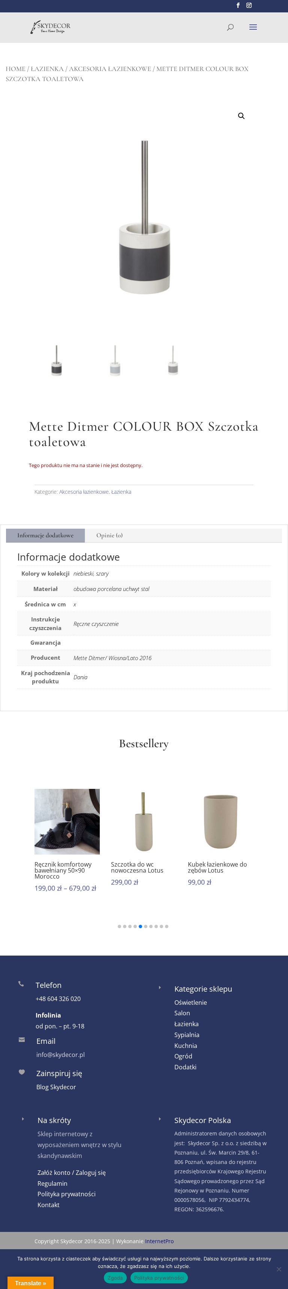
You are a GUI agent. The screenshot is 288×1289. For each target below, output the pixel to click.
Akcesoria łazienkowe (110, 69)
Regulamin (53, 1183)
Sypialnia (187, 1035)
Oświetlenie (190, 1002)
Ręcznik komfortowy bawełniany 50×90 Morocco (63, 870)
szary (102, 573)
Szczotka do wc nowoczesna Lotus (137, 867)
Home (16, 69)
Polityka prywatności (67, 1194)
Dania (80, 677)
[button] (241, 116)
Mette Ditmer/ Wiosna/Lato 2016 (113, 658)
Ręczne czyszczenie (96, 623)
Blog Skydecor (56, 1087)
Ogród (183, 1056)
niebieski (83, 573)
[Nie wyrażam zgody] (278, 1269)
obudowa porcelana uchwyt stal (111, 588)
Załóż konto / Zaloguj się (72, 1172)
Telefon (49, 985)
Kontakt (49, 1205)
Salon (182, 1013)
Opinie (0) (109, 535)
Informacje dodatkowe (45, 535)
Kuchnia (185, 1046)
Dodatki (185, 1067)
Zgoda (115, 1278)
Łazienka (47, 69)
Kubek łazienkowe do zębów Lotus (217, 867)
